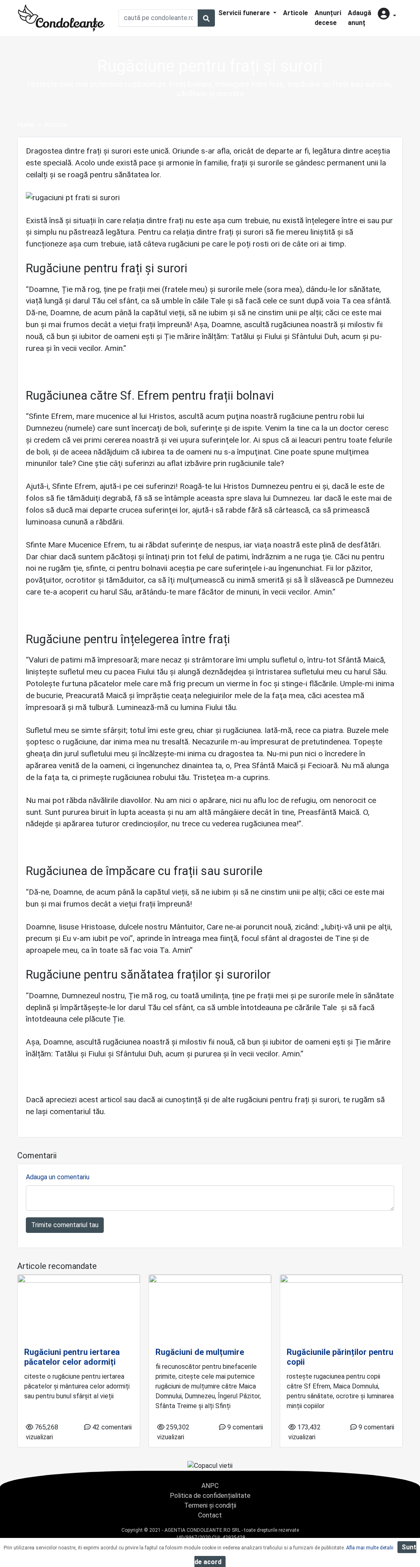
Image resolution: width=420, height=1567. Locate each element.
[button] (386, 14)
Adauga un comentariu (57, 1177)
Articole (295, 13)
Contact (210, 1515)
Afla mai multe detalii (369, 1548)
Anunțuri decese (328, 18)
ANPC (210, 1486)
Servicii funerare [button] (245, 13)
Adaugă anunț (359, 18)
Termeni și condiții (210, 1505)
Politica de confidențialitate (210, 1495)
